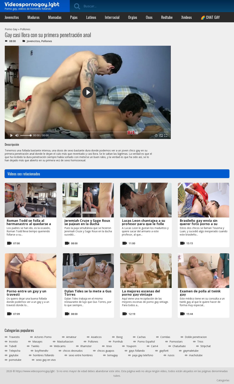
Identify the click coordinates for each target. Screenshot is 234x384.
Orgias (132, 17)
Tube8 (12, 346)
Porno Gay (11, 29)
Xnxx (109, 346)
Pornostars (176, 341)
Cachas (141, 337)
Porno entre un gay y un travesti (26, 293)
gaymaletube (191, 350)
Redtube (167, 17)
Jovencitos (12, 17)
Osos (149, 17)
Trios (200, 341)
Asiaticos (96, 337)
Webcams (60, 346)
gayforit (164, 350)
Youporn (131, 346)
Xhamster (86, 346)
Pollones (25, 29)
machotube (196, 355)
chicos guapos (105, 350)
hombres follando (43, 355)
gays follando (137, 350)
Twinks (35, 346)
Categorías (223, 380)
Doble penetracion (196, 337)
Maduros (33, 17)
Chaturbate (179, 346)
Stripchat (205, 346)
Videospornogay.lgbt (32, 4)
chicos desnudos (73, 350)
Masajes (37, 341)
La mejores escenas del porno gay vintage (141, 293)
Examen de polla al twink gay (200, 293)
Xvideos (186, 17)
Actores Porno (43, 337)
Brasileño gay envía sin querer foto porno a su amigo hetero (198, 223)
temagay (112, 355)
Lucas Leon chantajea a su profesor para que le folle (143, 222)
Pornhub (118, 341)
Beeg (119, 337)
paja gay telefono (142, 355)
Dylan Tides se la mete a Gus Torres (87, 293)
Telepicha (14, 350)
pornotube (15, 359)
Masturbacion (65, 341)
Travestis (14, 337)
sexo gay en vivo (46, 359)
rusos (171, 355)
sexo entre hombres (81, 355)
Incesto (13, 341)
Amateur (71, 337)
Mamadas (54, 17)
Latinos (91, 17)
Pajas (74, 17)
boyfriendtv (41, 350)
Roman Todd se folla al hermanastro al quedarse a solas (29, 223)
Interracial (112, 17)
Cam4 (154, 346)
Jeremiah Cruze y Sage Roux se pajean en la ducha (87, 222)
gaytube (13, 355)
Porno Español (146, 341)
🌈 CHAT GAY (210, 17)
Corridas (165, 337)
